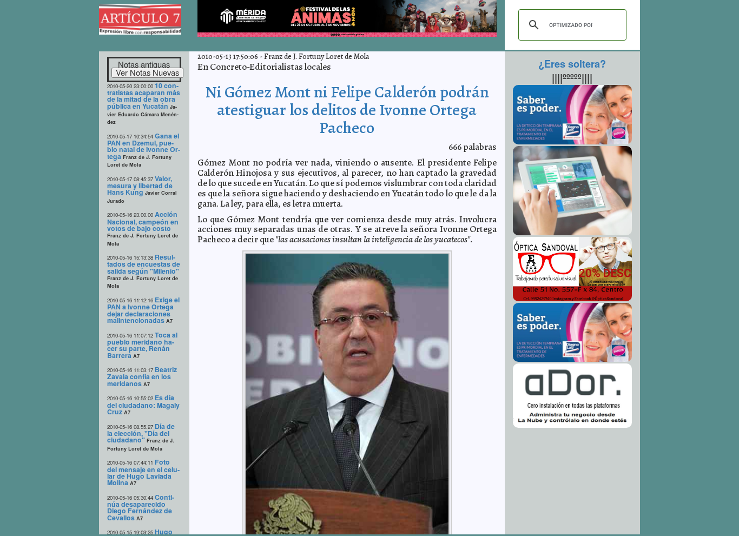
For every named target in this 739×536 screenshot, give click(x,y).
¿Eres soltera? (572, 64)
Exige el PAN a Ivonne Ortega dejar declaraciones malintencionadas (143, 310)
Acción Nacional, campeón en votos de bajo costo (143, 221)
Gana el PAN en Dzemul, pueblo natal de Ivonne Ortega (143, 146)
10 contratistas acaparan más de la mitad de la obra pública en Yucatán (143, 96)
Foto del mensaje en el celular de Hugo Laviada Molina (143, 472)
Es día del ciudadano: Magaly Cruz (143, 404)
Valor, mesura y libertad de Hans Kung (140, 185)
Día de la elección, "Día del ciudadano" (141, 433)
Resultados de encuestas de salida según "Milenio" (143, 264)
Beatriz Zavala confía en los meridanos (142, 376)
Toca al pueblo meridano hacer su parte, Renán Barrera (142, 345)
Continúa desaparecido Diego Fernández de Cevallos (140, 507)
